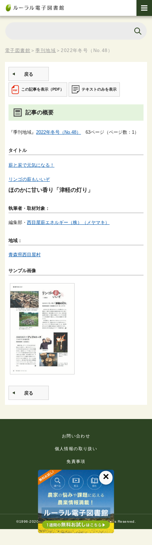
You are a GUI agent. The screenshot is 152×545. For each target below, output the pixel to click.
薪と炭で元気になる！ (31, 165)
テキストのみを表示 (99, 89)
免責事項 (76, 461)
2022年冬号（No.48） (58, 132)
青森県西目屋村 (24, 254)
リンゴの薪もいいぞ (29, 179)
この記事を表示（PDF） (42, 89)
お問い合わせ (76, 436)
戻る (28, 74)
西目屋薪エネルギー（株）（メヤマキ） (68, 222)
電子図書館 (17, 50)
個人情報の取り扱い (76, 448)
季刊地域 (45, 50)
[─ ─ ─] (144, 8)
